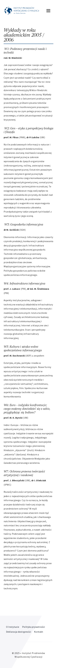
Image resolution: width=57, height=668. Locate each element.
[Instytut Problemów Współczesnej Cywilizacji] (22, 8)
